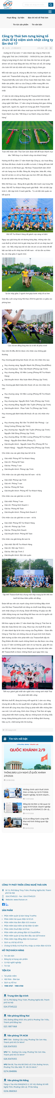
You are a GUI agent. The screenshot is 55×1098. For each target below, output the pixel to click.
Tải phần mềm (10, 976)
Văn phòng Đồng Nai (18, 1015)
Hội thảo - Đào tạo (12, 979)
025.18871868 (10, 1026)
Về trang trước (10, 730)
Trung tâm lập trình (17, 995)
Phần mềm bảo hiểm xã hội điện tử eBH (21, 925)
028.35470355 (10, 1046)
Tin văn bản (37, 24)
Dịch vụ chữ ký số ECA (13, 942)
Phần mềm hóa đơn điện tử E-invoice (20, 922)
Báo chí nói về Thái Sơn (38, 17)
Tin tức (7, 966)
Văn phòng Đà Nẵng (18, 1080)
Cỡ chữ (40, 48)
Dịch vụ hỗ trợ (10, 982)
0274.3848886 (10, 1071)
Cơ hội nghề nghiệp (12, 962)
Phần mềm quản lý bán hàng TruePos (20, 915)
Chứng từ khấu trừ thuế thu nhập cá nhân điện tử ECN (27, 945)
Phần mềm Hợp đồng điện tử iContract (20, 939)
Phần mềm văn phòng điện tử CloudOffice (22, 932)
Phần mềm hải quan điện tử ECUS (18, 919)
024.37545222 (10, 1006)
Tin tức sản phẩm (20, 24)
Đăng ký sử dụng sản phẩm (16, 959)
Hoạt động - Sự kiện (15, 17)
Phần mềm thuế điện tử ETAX (16, 929)
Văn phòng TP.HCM (17, 1035)
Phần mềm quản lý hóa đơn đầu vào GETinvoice (24, 935)
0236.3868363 (10, 1091)
